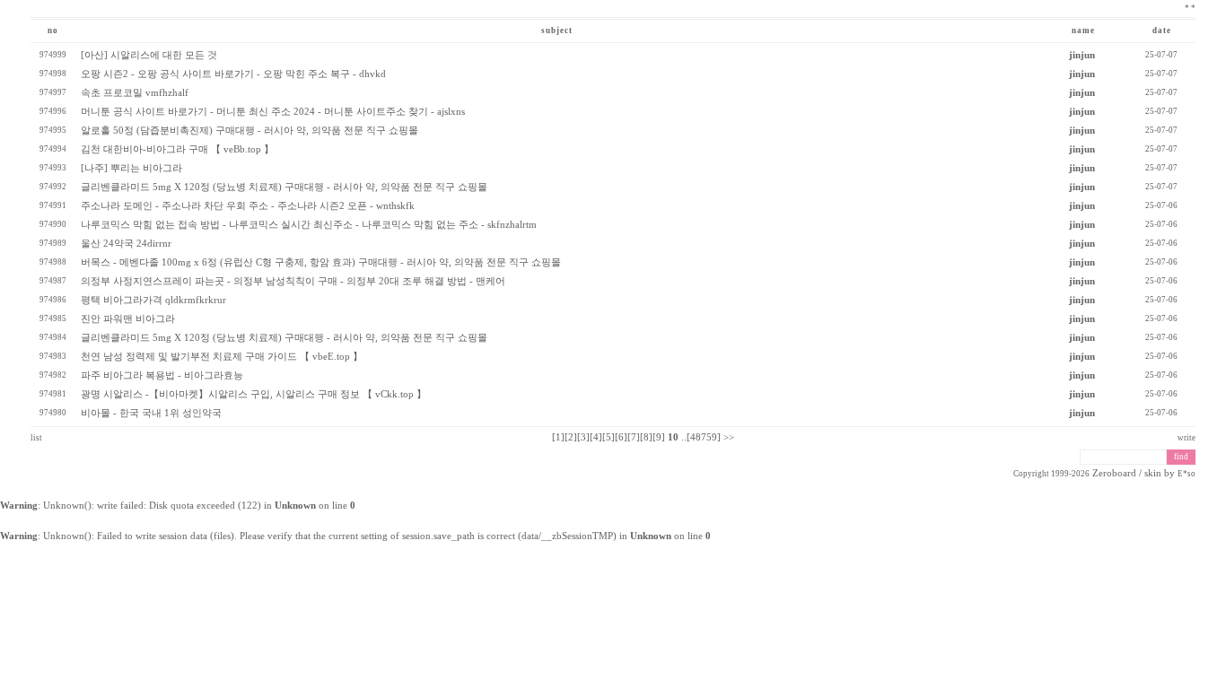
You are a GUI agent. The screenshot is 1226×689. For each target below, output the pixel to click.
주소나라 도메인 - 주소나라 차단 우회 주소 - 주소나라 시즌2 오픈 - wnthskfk (248, 206)
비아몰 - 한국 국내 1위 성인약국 (151, 413)
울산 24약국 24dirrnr (126, 244)
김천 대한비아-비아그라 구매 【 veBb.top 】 (177, 149)
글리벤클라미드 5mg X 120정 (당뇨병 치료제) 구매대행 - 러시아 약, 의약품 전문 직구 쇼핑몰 (284, 187)
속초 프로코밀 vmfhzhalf (134, 93)
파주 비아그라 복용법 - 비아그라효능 (162, 375)
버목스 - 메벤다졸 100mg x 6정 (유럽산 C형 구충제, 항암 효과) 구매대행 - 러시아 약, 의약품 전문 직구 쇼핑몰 (321, 262)
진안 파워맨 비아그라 (128, 319)
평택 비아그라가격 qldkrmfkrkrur (153, 300)
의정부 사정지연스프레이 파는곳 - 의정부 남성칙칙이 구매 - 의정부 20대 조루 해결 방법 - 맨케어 (293, 281)
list (37, 437)
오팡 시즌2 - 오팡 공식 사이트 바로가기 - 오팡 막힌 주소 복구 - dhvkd (233, 74)
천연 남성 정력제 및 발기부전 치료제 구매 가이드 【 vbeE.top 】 (222, 357)
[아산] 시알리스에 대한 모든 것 (149, 55)
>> (728, 437)
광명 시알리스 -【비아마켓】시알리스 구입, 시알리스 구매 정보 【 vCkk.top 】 (253, 394)
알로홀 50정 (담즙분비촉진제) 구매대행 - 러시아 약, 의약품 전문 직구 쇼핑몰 (249, 130)
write (1186, 437)
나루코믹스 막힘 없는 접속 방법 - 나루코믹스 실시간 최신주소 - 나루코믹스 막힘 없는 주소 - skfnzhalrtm (309, 225)
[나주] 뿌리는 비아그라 (131, 168)
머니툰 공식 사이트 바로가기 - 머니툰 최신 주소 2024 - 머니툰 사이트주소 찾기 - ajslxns (273, 112)
